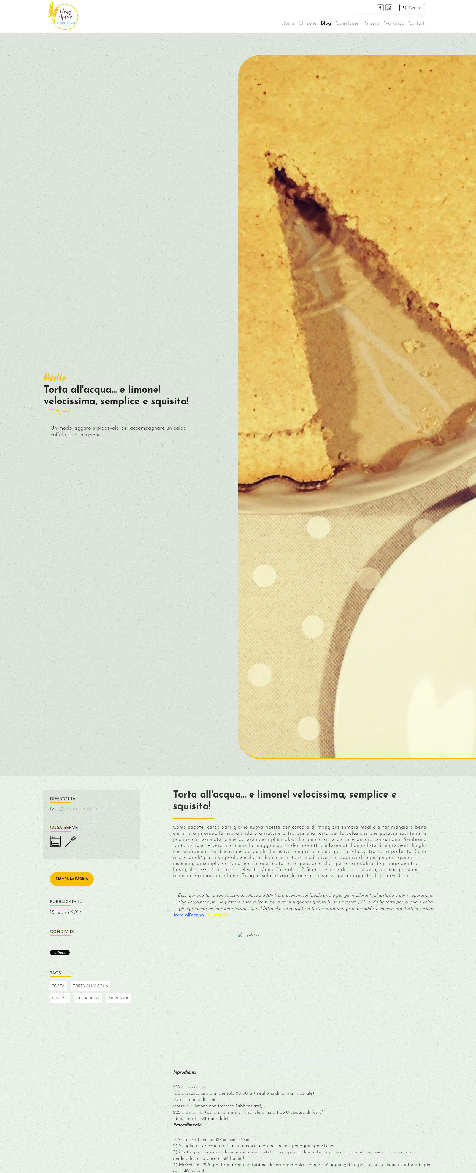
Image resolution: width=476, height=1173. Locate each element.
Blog (326, 23)
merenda (118, 998)
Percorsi (371, 23)
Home (288, 23)
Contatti (417, 23)
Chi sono (308, 23)
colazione (88, 998)
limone (60, 998)
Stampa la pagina (72, 879)
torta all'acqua (90, 986)
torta (58, 986)
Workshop (394, 23)
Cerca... (415, 8)
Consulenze (347, 23)
